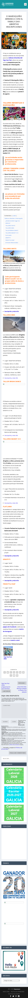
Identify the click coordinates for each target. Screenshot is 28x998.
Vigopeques (17, 989)
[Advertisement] (14, 844)
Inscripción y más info (11, 311)
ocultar (14, 215)
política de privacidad (14, 744)
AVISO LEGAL (6, 991)
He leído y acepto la (11, 748)
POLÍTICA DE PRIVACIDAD (17, 991)
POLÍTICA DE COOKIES (14, 994)
